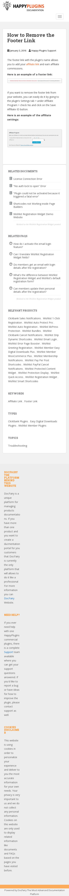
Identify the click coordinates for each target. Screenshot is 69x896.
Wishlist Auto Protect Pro (38, 322)
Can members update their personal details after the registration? (34, 290)
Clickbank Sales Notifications (24, 318)
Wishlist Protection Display (33, 372)
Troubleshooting (17, 445)
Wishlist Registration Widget (41, 377)
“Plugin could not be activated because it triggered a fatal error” (36, 195)
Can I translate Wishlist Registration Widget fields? (33, 256)
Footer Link (30, 401)
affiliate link (32, 64)
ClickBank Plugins (18, 421)
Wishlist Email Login (45, 339)
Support (8, 652)
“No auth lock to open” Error (29, 186)
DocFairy (9, 598)
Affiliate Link (15, 401)
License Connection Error (27, 179)
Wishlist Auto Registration (23, 326)
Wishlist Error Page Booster (24, 343)
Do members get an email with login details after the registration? (34, 266)
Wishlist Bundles (31, 330)
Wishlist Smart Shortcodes (23, 381)
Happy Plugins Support (43, 50)
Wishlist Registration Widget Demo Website (33, 215)
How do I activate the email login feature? (32, 245)
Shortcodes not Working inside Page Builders (34, 205)
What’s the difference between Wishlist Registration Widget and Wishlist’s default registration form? (37, 278)
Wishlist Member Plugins (32, 425)
